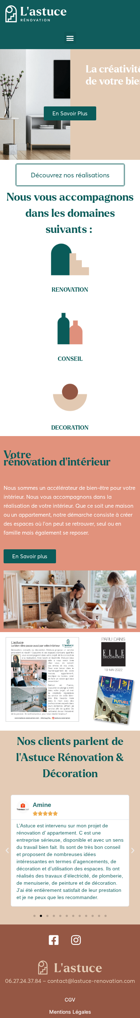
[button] (70, 38)
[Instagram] (76, 939)
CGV (70, 1000)
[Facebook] (54, 939)
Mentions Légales (70, 1012)
